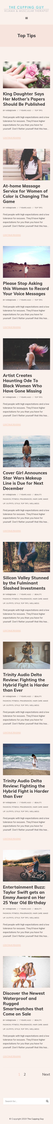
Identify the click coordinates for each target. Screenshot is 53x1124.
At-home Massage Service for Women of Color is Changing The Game (25, 193)
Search (47, 1102)
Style (17, 503)
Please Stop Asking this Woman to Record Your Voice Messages (26, 288)
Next (46, 1074)
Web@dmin (11, 110)
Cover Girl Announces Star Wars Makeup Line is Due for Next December (25, 480)
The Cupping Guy (35, 1118)
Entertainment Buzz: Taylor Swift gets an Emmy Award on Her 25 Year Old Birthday (24, 894)
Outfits (10, 503)
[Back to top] (50, 1121)
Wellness (34, 503)
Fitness (15, 499)
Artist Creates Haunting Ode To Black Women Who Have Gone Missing (22, 383)
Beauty (38, 494)
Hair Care (37, 499)
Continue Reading (12, 138)
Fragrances (26, 499)
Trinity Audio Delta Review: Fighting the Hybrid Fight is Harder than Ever (26, 682)
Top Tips (38, 110)
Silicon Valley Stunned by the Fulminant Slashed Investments (26, 583)
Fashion (7, 499)
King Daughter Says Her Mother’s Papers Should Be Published (24, 99)
